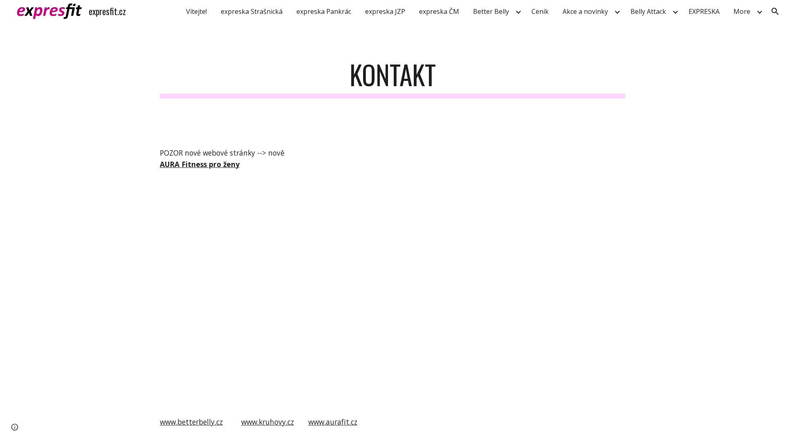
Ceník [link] (540, 11)
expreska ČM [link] (439, 11)
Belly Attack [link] (648, 11)
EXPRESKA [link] (704, 11)
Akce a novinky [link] (585, 11)
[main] (392, 79)
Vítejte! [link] (196, 11)
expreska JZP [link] (385, 11)
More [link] (741, 11)
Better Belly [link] (491, 11)
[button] (775, 11)
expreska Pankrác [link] (323, 11)
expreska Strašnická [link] (252, 11)
